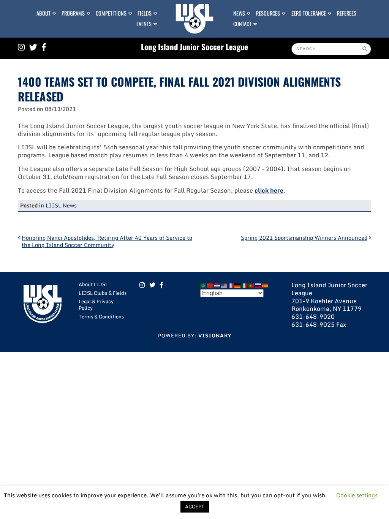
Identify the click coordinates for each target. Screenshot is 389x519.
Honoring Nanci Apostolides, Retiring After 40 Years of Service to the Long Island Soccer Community (107, 241)
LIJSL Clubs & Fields (103, 293)
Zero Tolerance (308, 13)
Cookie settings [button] (357, 495)
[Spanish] (265, 285)
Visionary (214, 335)
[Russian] (258, 285)
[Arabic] (203, 285)
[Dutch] (217, 285)
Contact (242, 24)
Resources (268, 13)
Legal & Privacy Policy (96, 304)
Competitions (111, 13)
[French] (231, 285)
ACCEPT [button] (194, 506)
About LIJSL (93, 284)
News (239, 13)
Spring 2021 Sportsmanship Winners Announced (304, 237)
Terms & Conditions (101, 316)
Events (144, 24)
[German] (237, 285)
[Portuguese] (251, 285)
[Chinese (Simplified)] (210, 285)
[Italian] (244, 285)
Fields (145, 13)
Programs (73, 13)
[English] (224, 285)
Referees (346, 13)
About (43, 13)
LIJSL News (61, 205)
